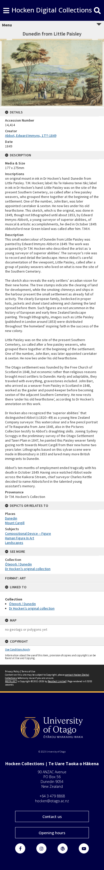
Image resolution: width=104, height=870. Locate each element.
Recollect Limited (57, 681)
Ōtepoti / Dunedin (22, 603)
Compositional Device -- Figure (28, 533)
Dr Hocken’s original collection (32, 608)
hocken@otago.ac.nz (52, 800)
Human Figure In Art (19, 538)
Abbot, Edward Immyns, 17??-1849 (30, 135)
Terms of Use (28, 671)
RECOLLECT (11, 681)
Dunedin (11, 518)
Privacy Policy (12, 671)
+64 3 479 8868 (52, 796)
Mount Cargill (14, 523)
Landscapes (14, 542)
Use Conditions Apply (17, 649)
